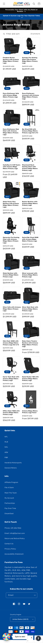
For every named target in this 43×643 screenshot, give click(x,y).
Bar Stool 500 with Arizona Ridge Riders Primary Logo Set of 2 (30, 131)
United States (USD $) (20, 619)
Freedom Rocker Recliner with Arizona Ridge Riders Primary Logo (11, 60)
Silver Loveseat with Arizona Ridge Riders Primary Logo (30, 275)
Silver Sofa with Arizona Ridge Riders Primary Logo (12, 308)
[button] (4, 3)
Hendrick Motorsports (13, 463)
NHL (6, 447)
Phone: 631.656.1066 (13, 528)
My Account (9, 498)
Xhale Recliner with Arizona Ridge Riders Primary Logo (10, 275)
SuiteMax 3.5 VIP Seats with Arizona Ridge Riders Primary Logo (11, 166)
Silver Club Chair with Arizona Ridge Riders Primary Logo (30, 308)
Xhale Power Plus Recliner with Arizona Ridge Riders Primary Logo (11, 204)
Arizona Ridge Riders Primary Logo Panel (30, 412)
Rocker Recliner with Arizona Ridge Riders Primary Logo (30, 203)
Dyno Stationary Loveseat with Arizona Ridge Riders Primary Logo (30, 96)
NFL (6, 437)
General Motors (11, 468)
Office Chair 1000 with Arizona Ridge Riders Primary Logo (11, 412)
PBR (6, 457)
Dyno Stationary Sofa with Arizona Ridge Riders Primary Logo (11, 95)
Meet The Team (11, 493)
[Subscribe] (34, 595)
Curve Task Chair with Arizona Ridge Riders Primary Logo (11, 378)
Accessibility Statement (14, 554)
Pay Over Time (10, 508)
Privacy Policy (10, 549)
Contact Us (9, 544)
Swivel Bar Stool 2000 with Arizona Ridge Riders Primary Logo (30, 239)
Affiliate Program (11, 482)
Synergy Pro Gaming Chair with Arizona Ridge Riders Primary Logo (30, 60)
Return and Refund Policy (15, 538)
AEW (6, 452)
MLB (6, 442)
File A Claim (9, 488)
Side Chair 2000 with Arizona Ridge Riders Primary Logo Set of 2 (11, 342)
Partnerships (10, 503)
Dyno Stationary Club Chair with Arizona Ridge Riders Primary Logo (11, 131)
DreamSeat (9, 514)
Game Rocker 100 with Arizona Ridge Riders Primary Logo (30, 378)
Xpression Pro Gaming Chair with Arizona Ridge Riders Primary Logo (11, 240)
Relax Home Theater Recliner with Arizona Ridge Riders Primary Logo (30, 343)
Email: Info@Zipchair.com (15, 533)
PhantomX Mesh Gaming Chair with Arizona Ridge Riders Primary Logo (30, 167)
